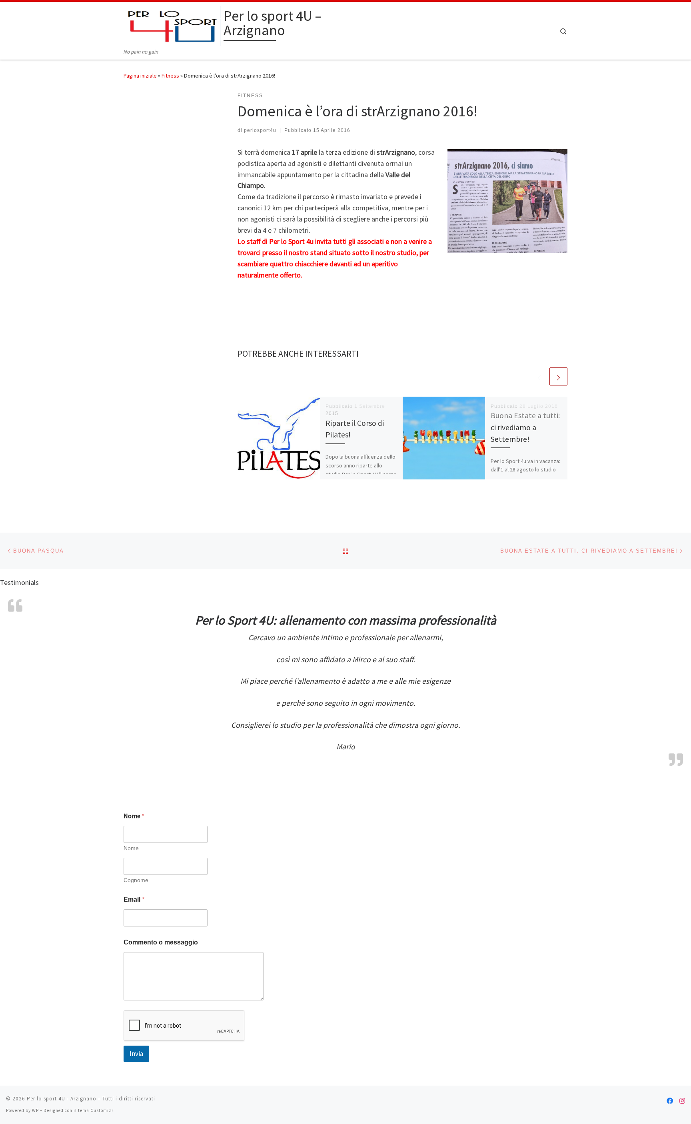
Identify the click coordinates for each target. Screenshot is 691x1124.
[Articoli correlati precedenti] (539, 376)
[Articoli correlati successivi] (558, 376)
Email (134, 899)
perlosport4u (260, 130)
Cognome (136, 880)
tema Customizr (96, 1110)
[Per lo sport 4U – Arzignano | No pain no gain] (172, 25)
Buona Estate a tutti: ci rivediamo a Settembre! (525, 427)
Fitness (170, 75)
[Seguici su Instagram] (682, 1101)
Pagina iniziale (140, 75)
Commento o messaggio (161, 942)
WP (35, 1110)
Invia (136, 1053)
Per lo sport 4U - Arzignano (61, 1098)
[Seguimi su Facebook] (670, 1101)
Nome (131, 848)
